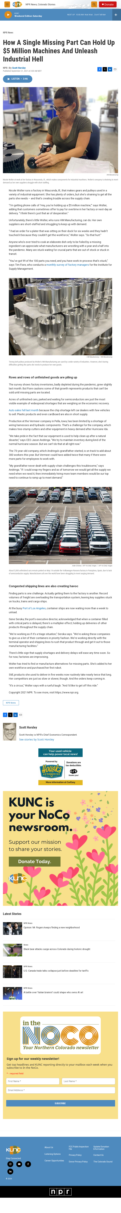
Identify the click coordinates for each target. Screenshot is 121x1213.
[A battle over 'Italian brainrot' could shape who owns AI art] (12, 993)
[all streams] (116, 15)
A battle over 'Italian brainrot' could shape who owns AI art (53, 992)
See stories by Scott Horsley (36, 739)
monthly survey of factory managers (67, 264)
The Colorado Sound (102, 1162)
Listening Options (53, 1154)
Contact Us (98, 1155)
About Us (49, 1147)
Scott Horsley (19, 67)
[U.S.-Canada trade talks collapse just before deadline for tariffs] (12, 971)
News (26, 945)
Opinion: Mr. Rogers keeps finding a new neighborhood (52, 927)
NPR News (8, 32)
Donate (109, 4)
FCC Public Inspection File (79, 1148)
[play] (8, 14)
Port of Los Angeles (34, 608)
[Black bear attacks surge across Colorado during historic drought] (12, 950)
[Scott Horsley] (9, 732)
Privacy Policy (75, 1155)
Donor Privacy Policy (78, 1162)
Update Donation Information (101, 1148)
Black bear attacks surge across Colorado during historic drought (57, 949)
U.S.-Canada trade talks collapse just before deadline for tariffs (56, 970)
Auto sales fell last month (24, 410)
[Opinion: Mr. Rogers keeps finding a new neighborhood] (12, 928)
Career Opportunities (54, 1161)
